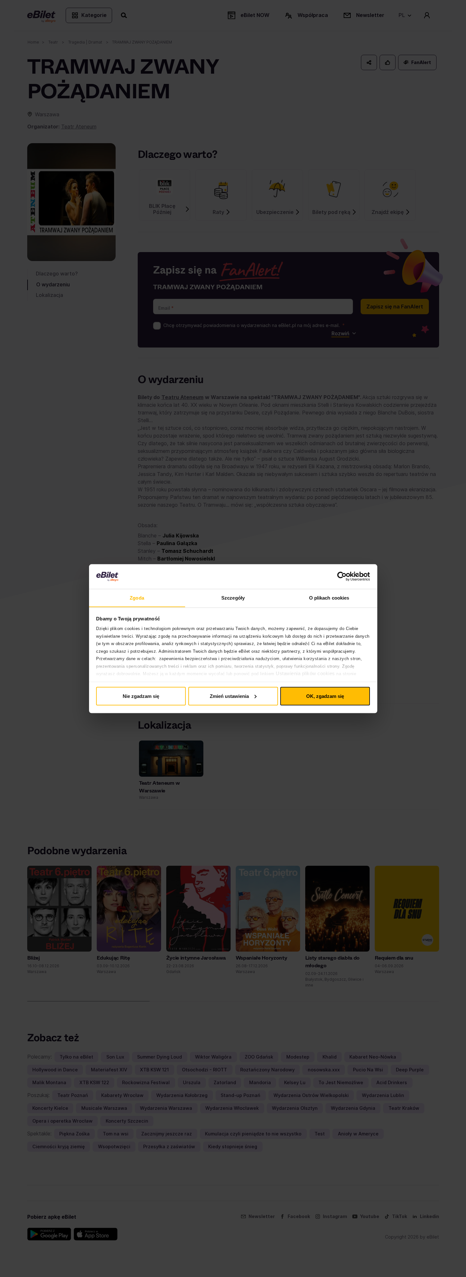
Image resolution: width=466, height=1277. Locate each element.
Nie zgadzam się (141, 696)
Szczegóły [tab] (233, 597)
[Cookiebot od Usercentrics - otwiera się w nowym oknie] (342, 576)
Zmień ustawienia (229, 696)
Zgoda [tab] (137, 597)
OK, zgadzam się (325, 696)
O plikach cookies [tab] (329, 597)
